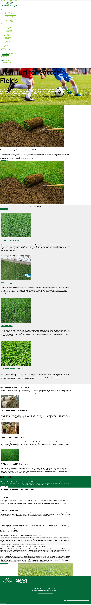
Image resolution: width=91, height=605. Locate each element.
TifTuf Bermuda (6, 283)
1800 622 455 (14, 0)
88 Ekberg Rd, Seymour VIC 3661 (45, 593)
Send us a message (66, 481)
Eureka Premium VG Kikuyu (10, 240)
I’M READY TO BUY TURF (38, 588)
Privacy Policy (67, 600)
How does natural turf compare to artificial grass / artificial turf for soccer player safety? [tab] (20, 535)
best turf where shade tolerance (23, 374)
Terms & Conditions (84, 600)
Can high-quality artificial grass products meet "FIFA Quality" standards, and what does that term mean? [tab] (24, 546)
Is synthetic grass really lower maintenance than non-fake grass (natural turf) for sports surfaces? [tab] (23, 554)
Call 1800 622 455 (51, 588)
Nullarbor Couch (7, 326)
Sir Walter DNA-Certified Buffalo (12, 368)
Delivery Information (75, 600)
